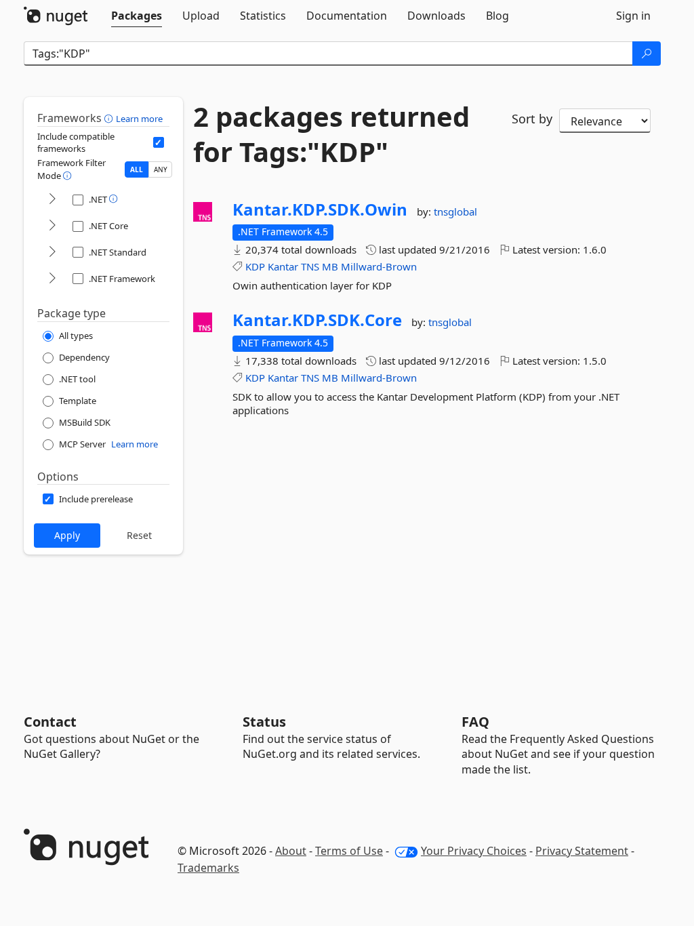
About (290, 850)
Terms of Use (349, 850)
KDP (255, 266)
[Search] (646, 53)
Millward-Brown (379, 266)
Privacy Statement (581, 850)
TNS (310, 266)
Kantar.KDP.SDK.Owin (319, 209)
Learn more (139, 119)
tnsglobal (455, 211)
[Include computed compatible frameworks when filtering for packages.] (158, 142)
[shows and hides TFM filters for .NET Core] (52, 226)
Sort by (532, 118)
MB (330, 266)
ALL (136, 169)
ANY (160, 169)
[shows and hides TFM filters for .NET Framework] (52, 279)
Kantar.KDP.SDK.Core (317, 320)
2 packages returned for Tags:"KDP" (331, 134)
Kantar (283, 266)
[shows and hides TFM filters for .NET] (52, 199)
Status (264, 721)
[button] (110, 117)
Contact (50, 721)
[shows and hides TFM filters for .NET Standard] (52, 252)
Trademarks (208, 867)
